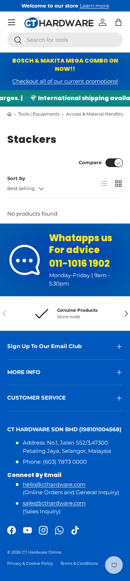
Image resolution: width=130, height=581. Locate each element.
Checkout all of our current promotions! (65, 81)
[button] (118, 22)
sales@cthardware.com (54, 503)
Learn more (94, 6)
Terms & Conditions (79, 563)
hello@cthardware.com (54, 484)
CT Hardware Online (41, 552)
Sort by (16, 178)
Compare (90, 162)
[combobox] (65, 39)
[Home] (9, 114)
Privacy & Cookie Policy (30, 563)
